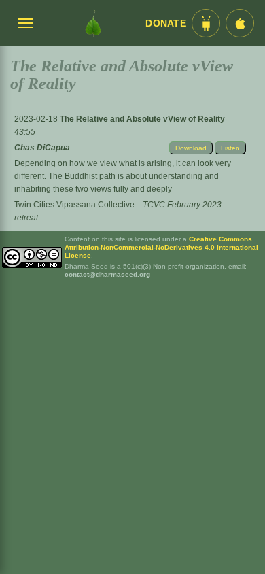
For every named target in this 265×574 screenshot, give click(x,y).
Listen (230, 148)
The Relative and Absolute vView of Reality (142, 119)
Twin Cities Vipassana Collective (74, 204)
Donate (165, 23)
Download (191, 148)
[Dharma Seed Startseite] (93, 23)
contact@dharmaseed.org (107, 274)
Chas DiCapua (42, 147)
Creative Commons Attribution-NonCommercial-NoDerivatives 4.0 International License (161, 247)
